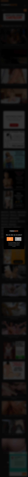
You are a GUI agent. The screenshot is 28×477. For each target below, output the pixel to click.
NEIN (18, 239)
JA (10, 239)
